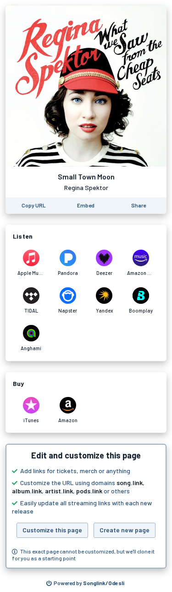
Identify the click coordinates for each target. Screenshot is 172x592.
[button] (86, 506)
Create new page (125, 530)
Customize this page (52, 530)
